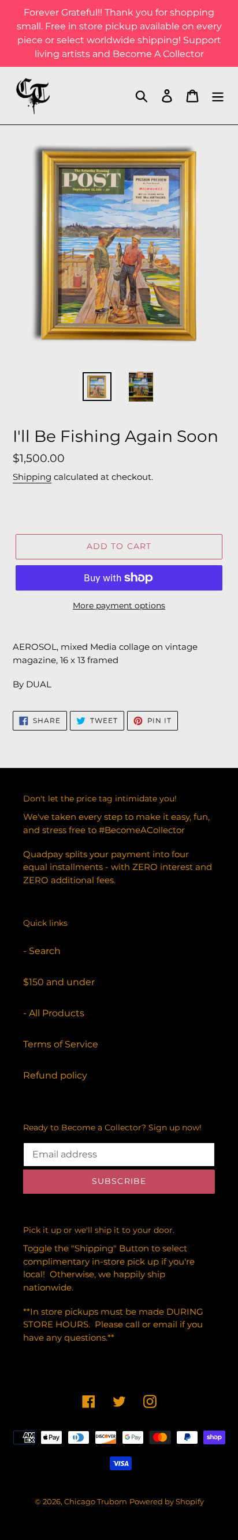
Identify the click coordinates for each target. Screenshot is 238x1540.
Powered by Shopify (166, 1501)
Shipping (32, 476)
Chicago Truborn (95, 1501)
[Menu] (217, 95)
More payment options (119, 605)
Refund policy (55, 1075)
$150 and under (59, 982)
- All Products (53, 1013)
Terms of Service (60, 1044)
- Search (42, 950)
